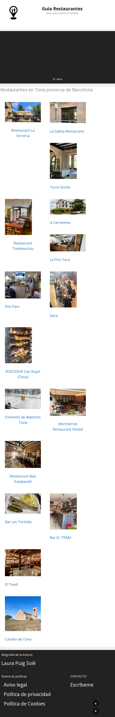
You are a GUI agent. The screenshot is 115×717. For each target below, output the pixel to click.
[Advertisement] (57, 52)
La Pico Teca (60, 259)
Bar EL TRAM (60, 537)
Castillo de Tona (18, 639)
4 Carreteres (60, 222)
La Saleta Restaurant (67, 131)
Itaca (54, 315)
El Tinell (11, 584)
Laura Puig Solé (18, 663)
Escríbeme (81, 684)
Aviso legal (15, 684)
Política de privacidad (27, 694)
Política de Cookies (24, 703)
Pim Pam (12, 306)
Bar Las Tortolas (18, 521)
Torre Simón (60, 187)
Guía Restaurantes (62, 9)
